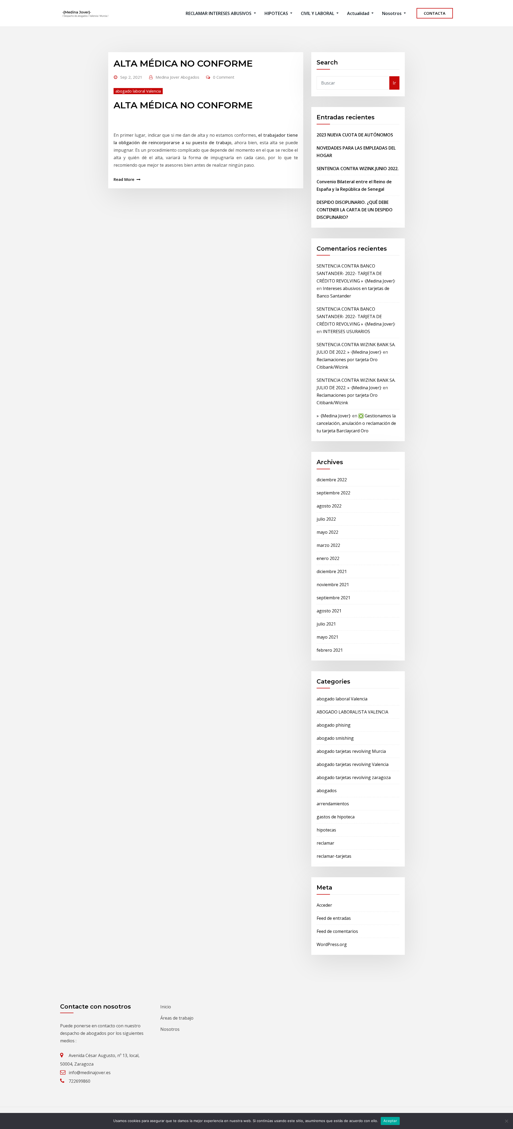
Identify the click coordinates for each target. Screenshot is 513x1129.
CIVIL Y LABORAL (318, 13)
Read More (124, 179)
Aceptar (390, 1121)
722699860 (79, 1081)
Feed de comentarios (337, 931)
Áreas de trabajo (176, 1018)
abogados (327, 791)
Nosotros (392, 13)
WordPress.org (332, 944)
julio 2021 (326, 624)
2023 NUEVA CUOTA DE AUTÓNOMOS (355, 135)
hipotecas (326, 830)
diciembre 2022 (332, 480)
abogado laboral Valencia (138, 91)
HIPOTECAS (277, 13)
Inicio (165, 1007)
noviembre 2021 (333, 585)
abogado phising (334, 725)
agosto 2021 (329, 611)
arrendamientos (333, 804)
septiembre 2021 (333, 598)
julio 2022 (326, 519)
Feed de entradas (334, 918)
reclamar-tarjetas (334, 856)
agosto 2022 (329, 506)
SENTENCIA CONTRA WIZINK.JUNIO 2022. (358, 168)
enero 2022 (328, 558)
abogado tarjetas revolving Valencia (352, 764)
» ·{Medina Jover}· (334, 416)
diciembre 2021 (332, 571)
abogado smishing (335, 738)
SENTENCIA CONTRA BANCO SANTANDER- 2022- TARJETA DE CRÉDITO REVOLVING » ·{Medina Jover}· (356, 273)
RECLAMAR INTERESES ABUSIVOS (219, 13)
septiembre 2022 (333, 493)
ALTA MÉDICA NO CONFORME (183, 63)
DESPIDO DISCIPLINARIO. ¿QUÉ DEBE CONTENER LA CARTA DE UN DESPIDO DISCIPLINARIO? (354, 209)
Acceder (324, 905)
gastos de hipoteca (336, 817)
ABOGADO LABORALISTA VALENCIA (352, 712)
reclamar (325, 843)
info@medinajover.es (90, 1072)
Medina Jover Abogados (177, 77)
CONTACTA (434, 13)
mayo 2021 (327, 637)
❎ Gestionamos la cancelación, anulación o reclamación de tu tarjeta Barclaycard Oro (356, 423)
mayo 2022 (327, 532)
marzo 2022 (328, 545)
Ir (394, 83)
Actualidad (358, 13)
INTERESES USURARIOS (346, 331)
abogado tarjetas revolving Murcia (351, 751)
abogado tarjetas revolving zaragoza (354, 777)
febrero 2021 (330, 650)
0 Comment (223, 77)
